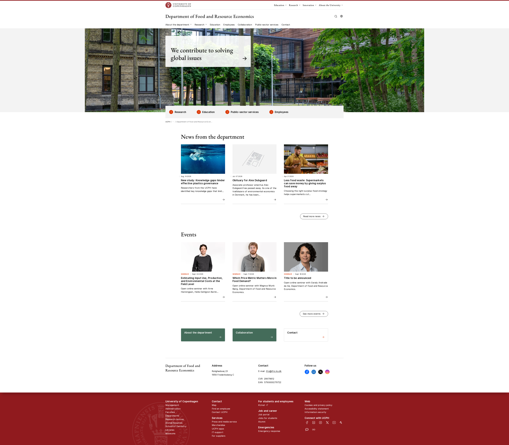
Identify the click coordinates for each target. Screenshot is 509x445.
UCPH (167, 122)
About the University (329, 5)
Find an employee (221, 408)
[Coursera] (313, 429)
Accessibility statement (317, 408)
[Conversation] (307, 429)
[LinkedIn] (313, 422)
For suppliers (218, 436)
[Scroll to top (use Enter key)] (486, 420)
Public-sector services (245, 112)
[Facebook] (307, 372)
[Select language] (341, 16)
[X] (320, 372)
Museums (170, 433)
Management (172, 405)
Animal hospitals (173, 423)
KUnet (261, 405)
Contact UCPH (219, 412)
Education (279, 5)
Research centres (174, 419)
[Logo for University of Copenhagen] (178, 5)
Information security (315, 412)
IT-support (217, 432)
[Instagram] (327, 372)
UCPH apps (218, 428)
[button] (314, 216)
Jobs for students (267, 418)
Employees (281, 112)
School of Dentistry (175, 426)
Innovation (308, 5)
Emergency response (269, 431)
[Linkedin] (313, 372)
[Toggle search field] (335, 16)
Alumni (261, 421)
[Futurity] (341, 422)
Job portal (263, 414)
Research (293, 5)
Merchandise (218, 425)
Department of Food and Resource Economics (209, 16)
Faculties (170, 412)
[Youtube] (334, 422)
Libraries (169, 430)
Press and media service (224, 421)
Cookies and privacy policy (318, 405)
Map (214, 405)
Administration (173, 408)
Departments (172, 415)
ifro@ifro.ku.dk (274, 371)
